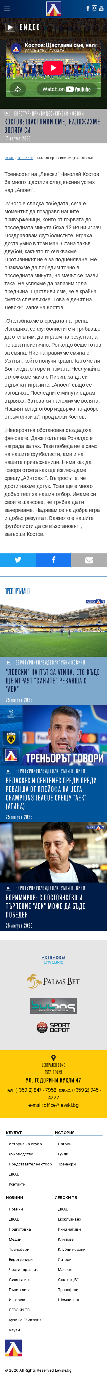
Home (9, 158)
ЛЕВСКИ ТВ (19, 1309)
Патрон (64, 1143)
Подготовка (20, 1229)
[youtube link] (101, 8)
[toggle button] (6, 9)
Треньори (67, 1164)
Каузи (14, 1329)
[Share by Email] (89, 560)
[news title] (53, 627)
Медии (15, 1239)
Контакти (17, 1184)
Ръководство (21, 1154)
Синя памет (20, 1279)
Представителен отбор (30, 1164)
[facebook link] (88, 8)
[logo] (53, 8)
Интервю (17, 1299)
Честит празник (23, 1269)
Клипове (66, 1239)
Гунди (63, 1154)
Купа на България (25, 1319)
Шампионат (69, 1299)
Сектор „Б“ (68, 1279)
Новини (16, 1209)
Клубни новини (72, 1249)
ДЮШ (14, 1174)
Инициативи (69, 1229)
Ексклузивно (69, 1219)
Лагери (64, 1259)
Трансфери (19, 1249)
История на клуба (25, 1143)
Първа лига (19, 1289)
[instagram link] (94, 8)
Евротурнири (21, 1259)
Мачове (65, 1269)
